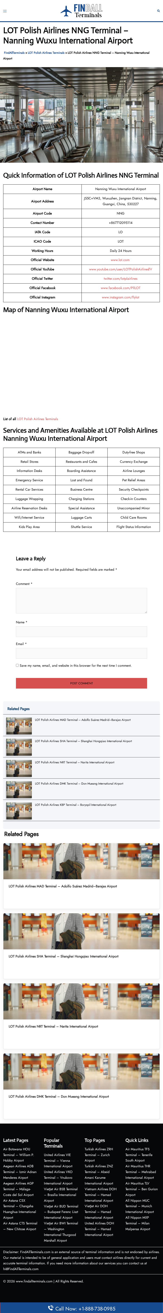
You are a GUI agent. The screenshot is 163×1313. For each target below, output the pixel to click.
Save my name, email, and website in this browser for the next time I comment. (76, 665)
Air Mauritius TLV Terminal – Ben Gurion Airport (141, 1189)
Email (21, 643)
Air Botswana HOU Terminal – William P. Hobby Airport (18, 1155)
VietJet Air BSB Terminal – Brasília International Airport (61, 1195)
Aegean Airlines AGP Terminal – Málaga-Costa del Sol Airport (18, 1189)
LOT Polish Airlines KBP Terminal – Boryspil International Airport (75, 805)
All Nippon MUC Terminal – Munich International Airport (139, 1206)
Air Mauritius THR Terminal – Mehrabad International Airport (140, 1172)
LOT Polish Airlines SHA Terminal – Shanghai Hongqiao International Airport (83, 741)
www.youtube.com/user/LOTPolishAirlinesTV (120, 269)
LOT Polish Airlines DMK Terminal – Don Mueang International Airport (79, 783)
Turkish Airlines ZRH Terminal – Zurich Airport (99, 1155)
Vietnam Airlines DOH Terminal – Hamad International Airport (101, 1195)
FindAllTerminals (14, 53)
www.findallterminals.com (34, 1281)
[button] (158, 10)
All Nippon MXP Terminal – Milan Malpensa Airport (137, 1223)
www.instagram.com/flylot (120, 297)
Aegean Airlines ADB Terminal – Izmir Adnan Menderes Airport (20, 1172)
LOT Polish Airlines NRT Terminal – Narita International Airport (74, 762)
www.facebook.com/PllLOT (120, 287)
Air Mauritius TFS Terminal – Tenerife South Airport (138, 1155)
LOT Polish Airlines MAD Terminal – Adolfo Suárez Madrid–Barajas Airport (83, 720)
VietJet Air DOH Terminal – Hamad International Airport (99, 1212)
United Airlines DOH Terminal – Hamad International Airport (99, 1229)
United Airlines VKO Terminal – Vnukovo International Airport (58, 1177)
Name (21, 622)
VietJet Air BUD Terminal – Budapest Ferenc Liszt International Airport (61, 1212)
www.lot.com (121, 259)
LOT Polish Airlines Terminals (46, 53)
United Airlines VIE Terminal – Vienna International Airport (58, 1160)
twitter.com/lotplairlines (120, 278)
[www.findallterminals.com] (81, 10)
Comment (24, 583)
